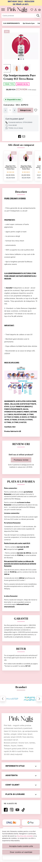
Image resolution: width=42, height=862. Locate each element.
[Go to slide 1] (18, 59)
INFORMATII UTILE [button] (15, 766)
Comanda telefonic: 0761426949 (20, 122)
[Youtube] (18, 810)
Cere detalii (12, 125)
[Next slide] (39, 698)
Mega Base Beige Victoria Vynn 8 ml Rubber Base (26, 167)
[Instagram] (12, 810)
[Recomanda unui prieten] (23, 136)
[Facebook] (6, 810)
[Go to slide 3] (23, 59)
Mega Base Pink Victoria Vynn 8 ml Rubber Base (10, 167)
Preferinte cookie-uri (21, 858)
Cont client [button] (12, 785)
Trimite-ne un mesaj (15, 128)
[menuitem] (7, 68)
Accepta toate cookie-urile (21, 846)
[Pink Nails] (18, 9)
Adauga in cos (25, 110)
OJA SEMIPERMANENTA (11, 23)
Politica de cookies (25, 836)
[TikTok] (23, 810)
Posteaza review (21, 460)
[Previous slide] (2, 698)
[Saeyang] (30, 699)
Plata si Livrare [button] (15, 794)
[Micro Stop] (12, 699)
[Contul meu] (35, 9)
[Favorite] (32, 9)
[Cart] (39, 9)
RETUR (27, 666)
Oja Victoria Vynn (29, 23)
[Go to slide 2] (21, 59)
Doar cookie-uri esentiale (21, 852)
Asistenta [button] (11, 775)
